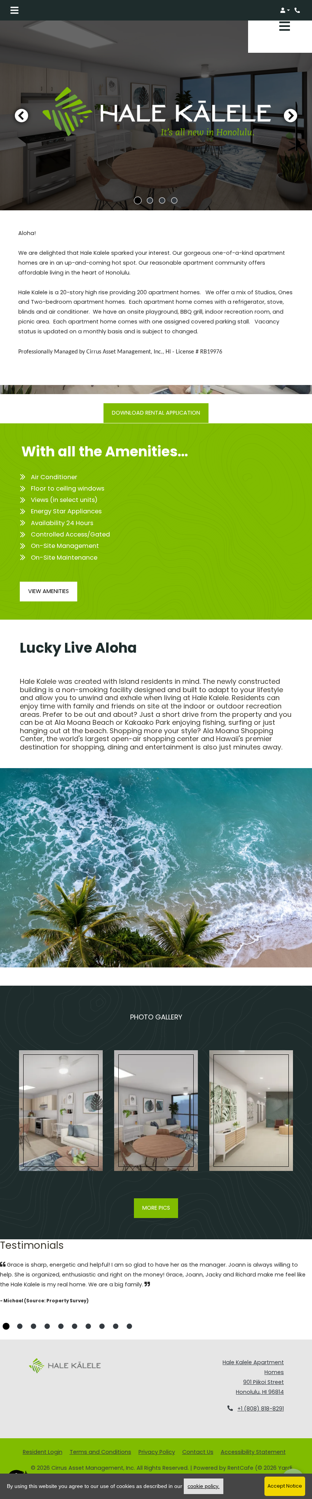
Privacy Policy (156, 1452)
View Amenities (48, 591)
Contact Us (197, 1452)
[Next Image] (290, 115)
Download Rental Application (156, 413)
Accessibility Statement (253, 1452)
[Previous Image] (21, 115)
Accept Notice (284, 1486)
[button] (285, 10)
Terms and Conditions (100, 1452)
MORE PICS (156, 1208)
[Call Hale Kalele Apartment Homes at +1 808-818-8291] (298, 10)
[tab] (137, 200)
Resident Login (42, 1452)
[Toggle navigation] (14, 10)
